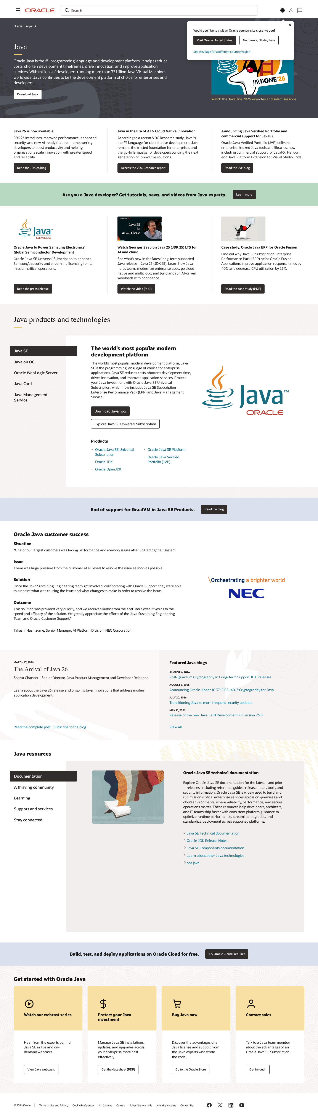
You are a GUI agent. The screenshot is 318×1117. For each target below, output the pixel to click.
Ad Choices (105, 1105)
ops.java (193, 862)
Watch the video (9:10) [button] (136, 289)
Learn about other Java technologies (215, 855)
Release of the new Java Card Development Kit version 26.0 (216, 715)
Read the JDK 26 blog (31, 168)
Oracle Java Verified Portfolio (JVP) (163, 459)
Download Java (27, 94)
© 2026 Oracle (22, 1105)
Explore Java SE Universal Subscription (125, 424)
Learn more (242, 193)
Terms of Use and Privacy (53, 1105)
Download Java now (110, 411)
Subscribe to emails (140, 1105)
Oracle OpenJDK (108, 469)
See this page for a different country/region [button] (221, 52)
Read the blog (214, 509)
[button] (18, 10)
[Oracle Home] (39, 10)
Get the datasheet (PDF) (118, 1069)
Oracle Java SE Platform (166, 449)
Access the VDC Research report (143, 168)
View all (175, 727)
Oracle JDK (104, 461)
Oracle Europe (23, 26)
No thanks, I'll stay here (259, 40)
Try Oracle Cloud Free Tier (227, 954)
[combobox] (159, 10)
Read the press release (33, 289)
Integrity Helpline (166, 1105)
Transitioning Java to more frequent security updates (210, 702)
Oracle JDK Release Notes (207, 840)
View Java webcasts (41, 1069)
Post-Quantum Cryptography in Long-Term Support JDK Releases (220, 677)
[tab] (43, 351)
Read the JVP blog (237, 168)
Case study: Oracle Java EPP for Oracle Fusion (259, 247)
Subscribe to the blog (69, 727)
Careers (120, 1105)
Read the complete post (32, 727)
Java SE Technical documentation (213, 833)
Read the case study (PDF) (243, 289)
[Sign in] (291, 10)
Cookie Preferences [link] (83, 1105)
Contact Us (186, 1105)
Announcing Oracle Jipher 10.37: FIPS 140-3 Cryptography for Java (221, 689)
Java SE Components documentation (215, 848)
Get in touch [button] (257, 1069)
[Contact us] (299, 10)
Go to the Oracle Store (190, 1069)
